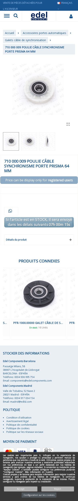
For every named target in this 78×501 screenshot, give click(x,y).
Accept (20, 488)
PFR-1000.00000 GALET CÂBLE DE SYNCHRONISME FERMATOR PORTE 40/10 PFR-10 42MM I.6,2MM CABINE (38, 323)
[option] (38, 304)
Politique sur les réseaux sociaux (24, 432)
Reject (57, 488)
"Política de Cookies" (64, 472)
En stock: (33, 327)
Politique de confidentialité (21, 424)
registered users (60, 180)
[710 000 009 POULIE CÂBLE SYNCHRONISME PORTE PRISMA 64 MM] (68, 124)
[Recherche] (16, 16)
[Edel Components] (39, 16)
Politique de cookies (17, 428)
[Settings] (71, 16)
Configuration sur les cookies (39, 494)
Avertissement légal (17, 421)
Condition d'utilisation (18, 417)
